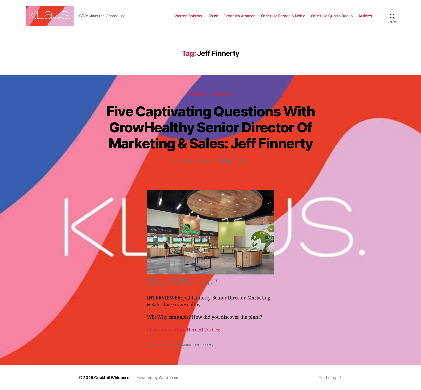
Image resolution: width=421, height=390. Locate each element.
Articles (365, 16)
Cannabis (160, 345)
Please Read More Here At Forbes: (183, 330)
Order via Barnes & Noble (283, 16)
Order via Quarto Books (332, 16)
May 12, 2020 (235, 160)
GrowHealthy (180, 345)
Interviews (221, 94)
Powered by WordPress (157, 377)
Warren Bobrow (188, 16)
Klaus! (213, 16)
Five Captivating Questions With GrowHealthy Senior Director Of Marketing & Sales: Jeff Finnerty (210, 127)
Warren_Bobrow (199, 160)
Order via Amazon (239, 16)
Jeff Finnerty (203, 345)
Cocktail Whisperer (112, 377)
